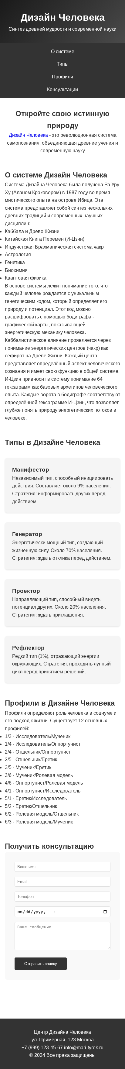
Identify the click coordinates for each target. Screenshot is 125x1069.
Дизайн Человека (28, 135)
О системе (62, 51)
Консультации (62, 89)
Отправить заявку (40, 963)
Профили (62, 76)
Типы (63, 64)
